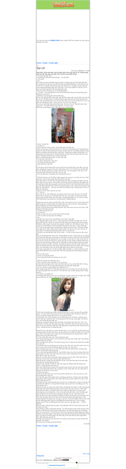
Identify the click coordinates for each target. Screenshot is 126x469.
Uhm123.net (48, 460)
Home (39, 63)
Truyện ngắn (53, 63)
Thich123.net (67, 458)
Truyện (45, 63)
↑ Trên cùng (86, 453)
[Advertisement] (63, 25)
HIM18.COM (57, 460)
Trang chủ (40, 456)
